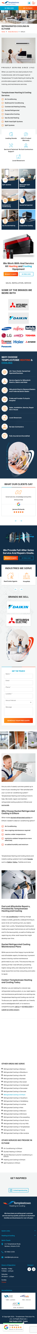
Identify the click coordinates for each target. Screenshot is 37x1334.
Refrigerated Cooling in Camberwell (16, 1105)
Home (3, 31)
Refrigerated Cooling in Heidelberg (16, 1121)
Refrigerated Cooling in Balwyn (15, 1089)
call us (17, 1027)
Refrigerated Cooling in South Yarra (16, 1141)
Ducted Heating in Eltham (13, 1172)
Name (8, 694)
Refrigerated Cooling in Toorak (14, 1150)
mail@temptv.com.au (11, 1277)
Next (21, 541)
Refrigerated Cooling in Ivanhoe (15, 1124)
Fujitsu (15, 882)
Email (7, 701)
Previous (15, 541)
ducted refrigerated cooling (20, 838)
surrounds (5, 825)
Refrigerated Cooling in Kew (13, 1128)
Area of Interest (11, 721)
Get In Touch (27, 8)
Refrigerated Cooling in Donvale (15, 1112)
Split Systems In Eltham (12, 1183)
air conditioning (12, 937)
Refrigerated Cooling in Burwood (15, 1102)
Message (9, 727)
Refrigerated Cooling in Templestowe (17, 1147)
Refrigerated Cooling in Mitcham (15, 1134)
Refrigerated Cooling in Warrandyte (16, 1153)
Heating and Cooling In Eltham (14, 1180)
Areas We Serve (13, 31)
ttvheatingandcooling (20, 1210)
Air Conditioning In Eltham (13, 1169)
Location (9, 714)
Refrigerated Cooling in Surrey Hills (16, 1144)
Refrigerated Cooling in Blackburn (16, 1092)
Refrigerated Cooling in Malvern (15, 1131)
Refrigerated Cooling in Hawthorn (15, 1118)
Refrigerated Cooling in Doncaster (16, 1108)
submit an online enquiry (10, 1030)
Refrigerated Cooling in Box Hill (14, 1096)
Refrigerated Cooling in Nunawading (17, 1137)
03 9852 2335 (26, 274)
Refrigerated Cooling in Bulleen (15, 1099)
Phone (8, 707)
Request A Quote (11, 274)
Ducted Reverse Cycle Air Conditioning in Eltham (18, 1176)
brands (30, 879)
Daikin (9, 882)
